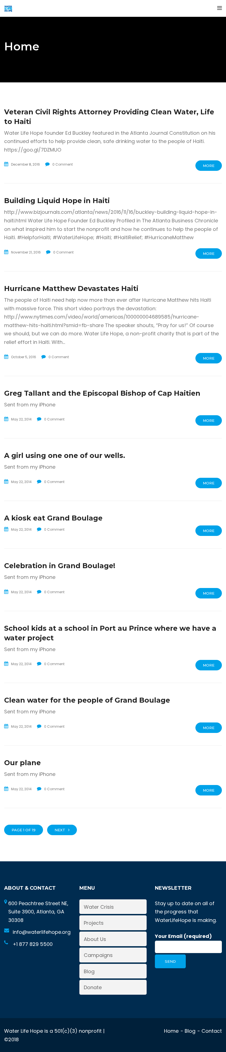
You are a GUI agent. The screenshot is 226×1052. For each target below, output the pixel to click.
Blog (89, 971)
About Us (95, 939)
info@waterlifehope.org (42, 932)
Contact (211, 1030)
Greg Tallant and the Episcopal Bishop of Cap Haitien (102, 393)
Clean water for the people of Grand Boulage (87, 700)
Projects (94, 922)
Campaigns (98, 955)
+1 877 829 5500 (33, 944)
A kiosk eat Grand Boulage (53, 518)
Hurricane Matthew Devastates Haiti (71, 288)
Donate (93, 987)
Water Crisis (99, 906)
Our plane (22, 763)
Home (171, 1030)
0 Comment (62, 164)
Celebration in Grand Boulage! (59, 566)
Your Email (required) (183, 936)
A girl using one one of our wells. (64, 455)
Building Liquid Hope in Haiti (57, 200)
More (208, 165)
